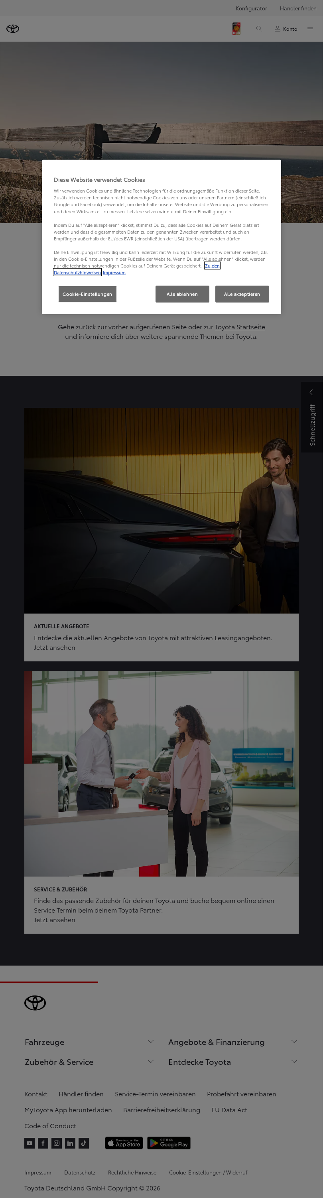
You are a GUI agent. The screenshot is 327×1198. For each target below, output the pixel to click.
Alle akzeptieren (242, 294)
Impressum (114, 272)
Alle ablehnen (182, 294)
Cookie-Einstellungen (87, 294)
